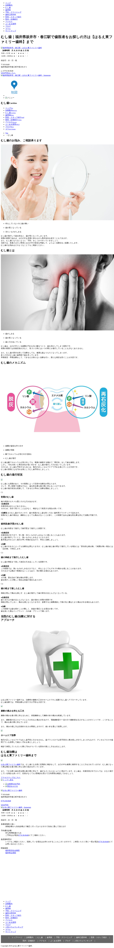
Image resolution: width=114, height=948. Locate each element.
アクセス (8, 21)
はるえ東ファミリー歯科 (10, 764)
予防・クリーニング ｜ (66, 937)
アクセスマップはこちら (10, 777)
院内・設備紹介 (11, 19)
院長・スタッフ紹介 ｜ (100, 937)
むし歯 (8, 7)
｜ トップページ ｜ (17, 937)
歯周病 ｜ (51, 937)
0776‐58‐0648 (6, 801)
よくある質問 (10, 24)
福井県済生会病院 (12, 850)
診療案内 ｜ (31, 937)
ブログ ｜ (69, 941)
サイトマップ (10, 31)
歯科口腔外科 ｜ (83, 937)
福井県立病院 (10, 853)
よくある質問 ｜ (57, 941)
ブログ (8, 26)
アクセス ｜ (44, 941)
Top (6, 133)
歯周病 (8, 10)
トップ (8, 3)
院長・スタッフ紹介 (13, 17)
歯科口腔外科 (10, 14)
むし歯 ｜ (41, 937)
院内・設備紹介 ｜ (31, 941)
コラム (8, 28)
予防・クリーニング (13, 12)
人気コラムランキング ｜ (85, 941)
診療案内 (8, 5)
